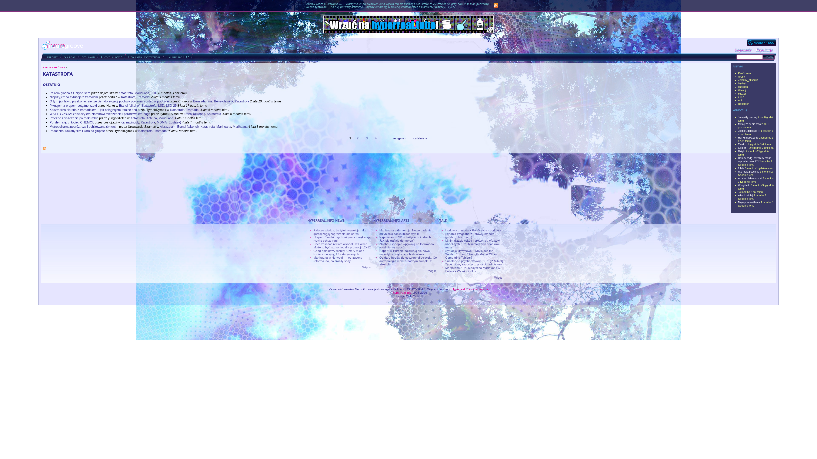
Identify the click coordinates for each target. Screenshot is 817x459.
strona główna (54, 67)
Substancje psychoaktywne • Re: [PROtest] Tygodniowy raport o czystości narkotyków (474, 262)
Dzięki (741, 151)
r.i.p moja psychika (748, 171)
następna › (398, 138)
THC (154, 93)
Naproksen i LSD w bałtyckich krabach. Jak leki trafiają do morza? (405, 238)
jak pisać (70, 57)
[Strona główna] (62, 45)
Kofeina (151, 118)
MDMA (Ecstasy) (169, 122)
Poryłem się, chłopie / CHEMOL (72, 122)
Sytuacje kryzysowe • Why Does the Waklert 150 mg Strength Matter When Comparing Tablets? (471, 254)
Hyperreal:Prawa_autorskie (470, 289)
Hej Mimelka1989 (748, 137)
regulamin (88, 57)
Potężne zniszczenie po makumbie (74, 118)
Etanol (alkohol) (129, 105)
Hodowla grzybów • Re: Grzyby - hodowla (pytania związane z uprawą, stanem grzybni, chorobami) (473, 234)
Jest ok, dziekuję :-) (749, 130)
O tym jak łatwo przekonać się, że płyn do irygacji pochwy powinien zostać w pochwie (109, 101)
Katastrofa (126, 93)
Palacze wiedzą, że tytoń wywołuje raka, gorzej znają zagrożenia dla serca (340, 232)
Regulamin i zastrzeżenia (144, 57)
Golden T (743, 147)
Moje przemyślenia (749, 202)
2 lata (741, 168)
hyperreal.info (402, 292)
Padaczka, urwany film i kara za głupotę (77, 131)
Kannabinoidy (130, 122)
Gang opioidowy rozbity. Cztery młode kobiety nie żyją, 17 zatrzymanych (338, 252)
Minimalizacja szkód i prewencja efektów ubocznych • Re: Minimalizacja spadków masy (472, 244)
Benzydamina (202, 101)
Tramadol (143, 97)
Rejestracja (764, 50)
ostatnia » (420, 138)
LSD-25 (171, 105)
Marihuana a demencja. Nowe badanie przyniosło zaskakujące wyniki (405, 232)
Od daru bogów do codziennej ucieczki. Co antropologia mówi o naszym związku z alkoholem (408, 261)
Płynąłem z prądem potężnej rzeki (73, 105)
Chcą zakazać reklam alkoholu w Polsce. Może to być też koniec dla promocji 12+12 (342, 245)
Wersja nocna (761, 42)
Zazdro (742, 144)
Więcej (366, 267)
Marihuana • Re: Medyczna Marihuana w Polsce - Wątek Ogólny (472, 269)
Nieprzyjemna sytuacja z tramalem (74, 97)
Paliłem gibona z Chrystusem (70, 93)
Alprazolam (168, 126)
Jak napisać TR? (178, 57)
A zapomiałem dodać (750, 178)
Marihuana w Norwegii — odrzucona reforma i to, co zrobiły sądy (337, 259)
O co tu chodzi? (111, 57)
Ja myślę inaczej (747, 117)
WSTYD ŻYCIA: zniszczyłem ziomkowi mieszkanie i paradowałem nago (100, 114)
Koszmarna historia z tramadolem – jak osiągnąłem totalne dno (93, 110)
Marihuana (141, 93)
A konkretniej (745, 195)
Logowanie (743, 50)
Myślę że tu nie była (749, 124)
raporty (52, 57)
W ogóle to (744, 185)
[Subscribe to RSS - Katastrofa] (44, 149)
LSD (161, 105)
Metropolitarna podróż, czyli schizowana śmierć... (84, 126)
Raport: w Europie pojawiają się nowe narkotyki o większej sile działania (404, 252)
